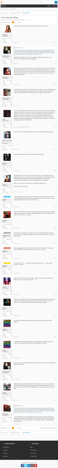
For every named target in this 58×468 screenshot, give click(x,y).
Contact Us (5, 456)
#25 (55, 127)
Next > (20, 22)
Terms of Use (33, 453)
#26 (55, 149)
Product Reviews (10, 19)
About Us (5, 453)
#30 (55, 228)
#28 (55, 191)
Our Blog (5, 450)
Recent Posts (13, 9)
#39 (55, 400)
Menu (4, 6)
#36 (55, 336)
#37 (55, 357)
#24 (55, 105)
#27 (55, 170)
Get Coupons (6, 447)
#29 (55, 206)
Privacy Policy (33, 456)
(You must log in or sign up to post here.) (48, 428)
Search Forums (5, 9)
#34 (55, 294)
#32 (55, 258)
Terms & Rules (33, 450)
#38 (55, 379)
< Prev (8, 22)
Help (31, 447)
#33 (55, 273)
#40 (55, 424)
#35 (55, 315)
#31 (55, 243)
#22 (55, 63)
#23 (55, 84)
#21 (55, 42)
